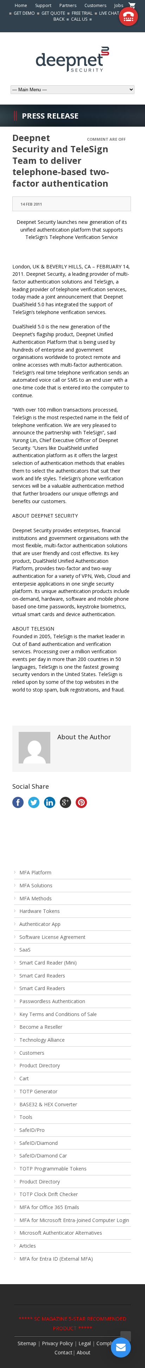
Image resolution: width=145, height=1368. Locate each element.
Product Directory (39, 1065)
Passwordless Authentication (52, 1001)
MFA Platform (35, 872)
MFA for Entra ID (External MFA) (56, 1258)
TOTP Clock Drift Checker (48, 1194)
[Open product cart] (132, 6)
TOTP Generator (38, 1091)
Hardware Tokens (39, 911)
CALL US (79, 19)
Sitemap (27, 1343)
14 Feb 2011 (31, 204)
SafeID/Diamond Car (43, 1155)
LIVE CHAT (109, 13)
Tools (25, 1117)
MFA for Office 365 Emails (49, 1207)
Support (43, 5)
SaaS (25, 949)
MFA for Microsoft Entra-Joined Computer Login (74, 1220)
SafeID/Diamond (38, 1143)
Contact (63, 1352)
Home (21, 5)
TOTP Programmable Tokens (53, 1168)
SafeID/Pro (32, 1130)
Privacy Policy (57, 1343)
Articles (27, 1245)
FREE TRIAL (82, 13)
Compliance (109, 1343)
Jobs (118, 5)
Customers (95, 5)
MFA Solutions (35, 885)
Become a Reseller (40, 1026)
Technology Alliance (42, 1039)
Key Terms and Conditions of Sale (58, 1014)
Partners (67, 5)
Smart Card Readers (42, 975)
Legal (85, 1343)
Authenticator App (40, 924)
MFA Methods (35, 898)
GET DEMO (24, 13)
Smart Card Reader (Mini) (48, 962)
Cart (24, 1078)
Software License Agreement (52, 937)
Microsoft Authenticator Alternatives (60, 1232)
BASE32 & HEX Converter (48, 1104)
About (83, 1352)
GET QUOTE (53, 13)
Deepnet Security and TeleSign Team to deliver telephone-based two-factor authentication (60, 160)
